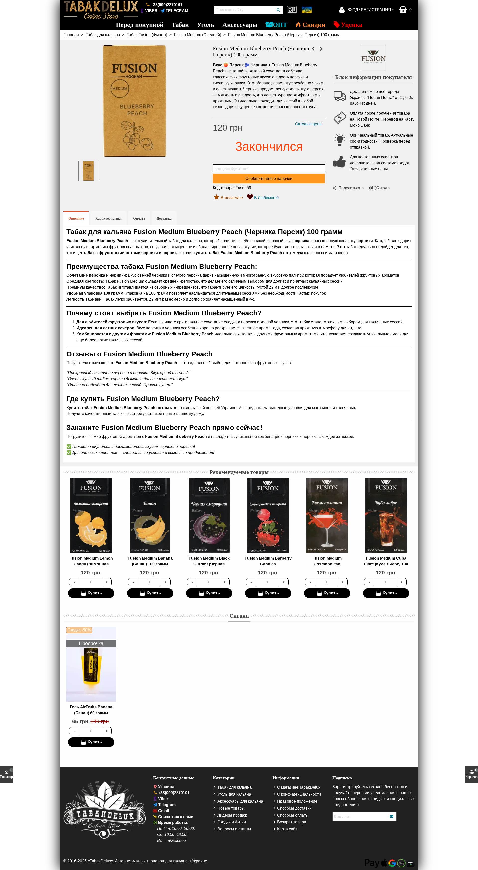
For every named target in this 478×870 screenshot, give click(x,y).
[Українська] (307, 10)
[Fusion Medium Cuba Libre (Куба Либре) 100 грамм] (386, 515)
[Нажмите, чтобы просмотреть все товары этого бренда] (373, 57)
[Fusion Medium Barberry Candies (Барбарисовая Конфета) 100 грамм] (268, 515)
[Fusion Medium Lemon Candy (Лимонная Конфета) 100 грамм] (91, 515)
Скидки (313, 24)
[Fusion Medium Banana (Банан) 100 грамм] (150, 515)
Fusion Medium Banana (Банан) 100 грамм (150, 561)
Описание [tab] (76, 218)
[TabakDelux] (100, 10)
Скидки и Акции (231, 822)
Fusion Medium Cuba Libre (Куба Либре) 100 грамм (386, 564)
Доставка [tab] (164, 218)
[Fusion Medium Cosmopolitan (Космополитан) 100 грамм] (327, 515)
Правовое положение (297, 801)
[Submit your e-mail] (391, 816)
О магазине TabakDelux (298, 787)
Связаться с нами (175, 817)
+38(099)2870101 (166, 5)
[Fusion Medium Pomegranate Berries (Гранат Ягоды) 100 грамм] (321, 48)
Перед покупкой (140, 24)
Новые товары (231, 808)
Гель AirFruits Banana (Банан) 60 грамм (91, 710)
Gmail (163, 811)
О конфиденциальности (299, 794)
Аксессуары (239, 24)
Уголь (205, 24)
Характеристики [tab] (108, 218)
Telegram (177, 11)
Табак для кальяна (234, 787)
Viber (151, 11)
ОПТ (280, 24)
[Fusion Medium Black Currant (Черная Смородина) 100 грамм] (209, 515)
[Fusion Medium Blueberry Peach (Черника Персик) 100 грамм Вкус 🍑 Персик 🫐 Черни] (134, 154)
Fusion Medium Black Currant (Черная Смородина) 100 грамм (209, 564)
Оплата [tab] (139, 218)
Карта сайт (287, 829)
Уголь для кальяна (234, 794)
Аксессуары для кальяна (240, 801)
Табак (180, 24)
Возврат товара (291, 822)
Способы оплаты (293, 815)
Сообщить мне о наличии (268, 178)
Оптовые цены (308, 124)
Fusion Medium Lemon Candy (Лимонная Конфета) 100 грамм (91, 564)
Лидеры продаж (232, 815)
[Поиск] (278, 10)
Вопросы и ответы (234, 829)
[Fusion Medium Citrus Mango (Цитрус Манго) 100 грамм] (313, 48)
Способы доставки (294, 808)
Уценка (351, 24)
